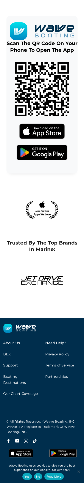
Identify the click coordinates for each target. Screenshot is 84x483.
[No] (78, 471)
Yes (27, 476)
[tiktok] (35, 441)
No (38, 476)
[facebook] (8, 441)
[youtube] (17, 441)
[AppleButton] (42, 122)
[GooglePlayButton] (42, 143)
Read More (54, 476)
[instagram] (26, 441)
